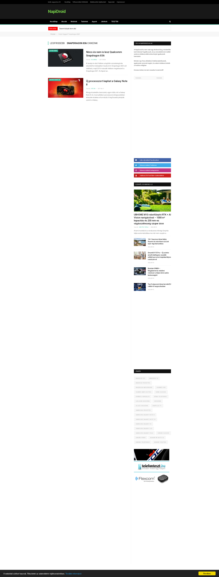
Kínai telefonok (160, 396)
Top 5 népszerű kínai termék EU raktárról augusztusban (159, 285)
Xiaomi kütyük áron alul (67, 29)
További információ (73, 573)
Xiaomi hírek (141, 437)
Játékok (104, 22)
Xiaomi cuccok (163, 433)
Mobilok (74, 22)
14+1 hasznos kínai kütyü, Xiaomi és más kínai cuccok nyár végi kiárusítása (158, 241)
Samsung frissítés (143, 410)
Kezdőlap (67, 2)
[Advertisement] (151, 119)
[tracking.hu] (151, 460)
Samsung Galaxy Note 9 (145, 415)
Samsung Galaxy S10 (144, 428)
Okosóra (157, 401)
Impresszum (121, 2)
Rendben (207, 573)
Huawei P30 (161, 387)
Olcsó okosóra (142, 405)
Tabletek (84, 22)
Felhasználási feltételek (80, 2)
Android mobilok (55, 79)
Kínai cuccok (161, 392)
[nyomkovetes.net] (152, 484)
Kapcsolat (111, 2)
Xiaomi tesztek (160, 442)
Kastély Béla (143, 227)
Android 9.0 (140, 378)
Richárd (94, 59)
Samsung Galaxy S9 (143, 424)
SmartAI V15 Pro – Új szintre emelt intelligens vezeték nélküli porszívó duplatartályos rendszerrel (159, 256)
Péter (93, 88)
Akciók (64, 22)
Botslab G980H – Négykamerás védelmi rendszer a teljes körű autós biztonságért (158, 272)
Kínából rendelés (143, 396)
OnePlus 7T (157, 405)
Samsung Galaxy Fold (144, 433)
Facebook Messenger (144, 387)
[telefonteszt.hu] (151, 472)
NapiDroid (57, 11)
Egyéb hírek (53, 50)
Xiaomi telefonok (143, 442)
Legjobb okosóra (143, 401)
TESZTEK (114, 22)
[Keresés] (169, 21)
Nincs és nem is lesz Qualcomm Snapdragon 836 (104, 54)
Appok (94, 22)
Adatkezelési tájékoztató (98, 2)
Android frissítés (143, 383)
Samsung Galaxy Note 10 (145, 419)
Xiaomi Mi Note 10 (157, 437)
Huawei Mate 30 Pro (143, 392)
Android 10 (153, 378)
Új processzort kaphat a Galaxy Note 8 (106, 83)
